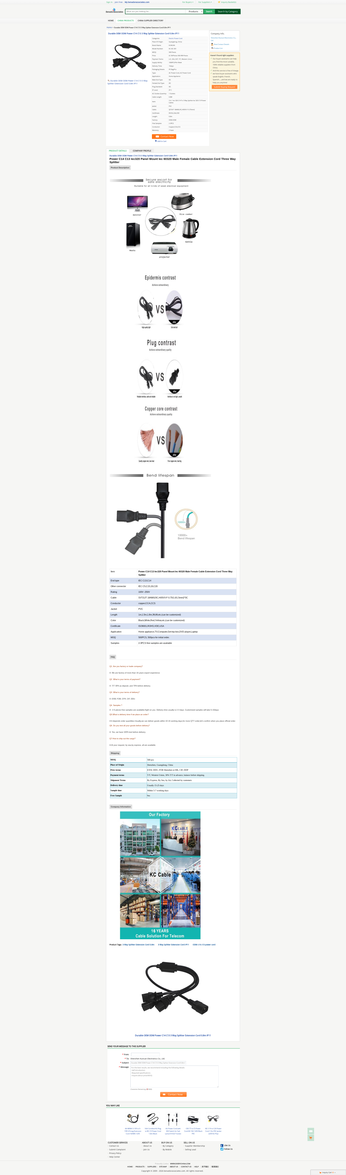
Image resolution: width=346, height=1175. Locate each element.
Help (196, 1166)
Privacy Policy (115, 1153)
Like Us (227, 1145)
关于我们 (205, 1166)
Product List (218, 48)
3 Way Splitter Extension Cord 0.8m (138, 944)
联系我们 (215, 1166)
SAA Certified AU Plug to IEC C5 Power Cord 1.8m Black (153, 1131)
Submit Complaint (117, 1149)
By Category (168, 1146)
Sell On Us (189, 1142)
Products (140, 1166)
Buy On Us (166, 1142)
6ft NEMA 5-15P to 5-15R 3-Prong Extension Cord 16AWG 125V (132, 1131)
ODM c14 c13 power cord (204, 944)
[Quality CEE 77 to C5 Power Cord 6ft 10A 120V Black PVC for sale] (193, 1119)
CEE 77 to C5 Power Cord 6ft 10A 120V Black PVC (193, 1131)
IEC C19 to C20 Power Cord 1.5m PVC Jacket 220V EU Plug (213, 1131)
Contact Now (167, 136)
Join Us (146, 1149)
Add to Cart (162, 141)
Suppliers (151, 1166)
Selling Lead (190, 1149)
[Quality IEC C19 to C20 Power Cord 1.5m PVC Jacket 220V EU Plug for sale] (213, 1119)
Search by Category (228, 11)
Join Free (119, 2)
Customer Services (118, 1142)
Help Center (114, 1157)
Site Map (163, 1166)
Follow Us (228, 1149)
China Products (126, 20)
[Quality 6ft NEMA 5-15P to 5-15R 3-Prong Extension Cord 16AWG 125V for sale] (132, 1119)
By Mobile (167, 1149)
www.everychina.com (180, 1163)
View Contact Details (221, 44)
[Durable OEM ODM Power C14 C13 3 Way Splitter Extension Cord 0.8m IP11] (128, 76)
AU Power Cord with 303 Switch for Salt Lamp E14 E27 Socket (173, 1131)
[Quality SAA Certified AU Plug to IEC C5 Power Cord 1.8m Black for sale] (152, 1119)
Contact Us (114, 1146)
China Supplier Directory (150, 20)
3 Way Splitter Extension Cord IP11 (173, 944)
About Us (147, 1142)
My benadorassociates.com (137, 2)
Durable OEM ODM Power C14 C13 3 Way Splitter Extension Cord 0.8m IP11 (143, 33)
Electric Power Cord (175, 38)
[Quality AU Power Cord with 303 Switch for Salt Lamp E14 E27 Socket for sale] (173, 1119)
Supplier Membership (195, 1146)
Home (111, 20)
